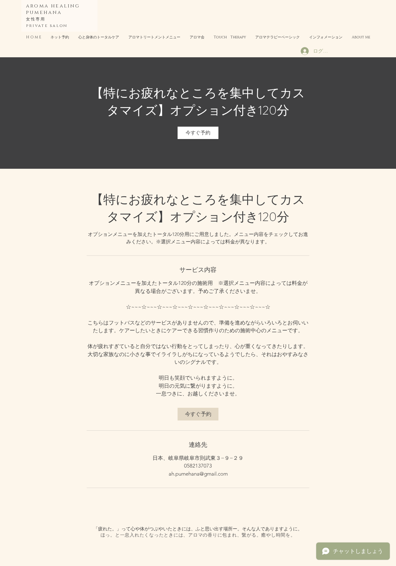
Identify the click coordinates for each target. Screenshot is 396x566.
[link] (198, 133)
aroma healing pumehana (53, 9)
